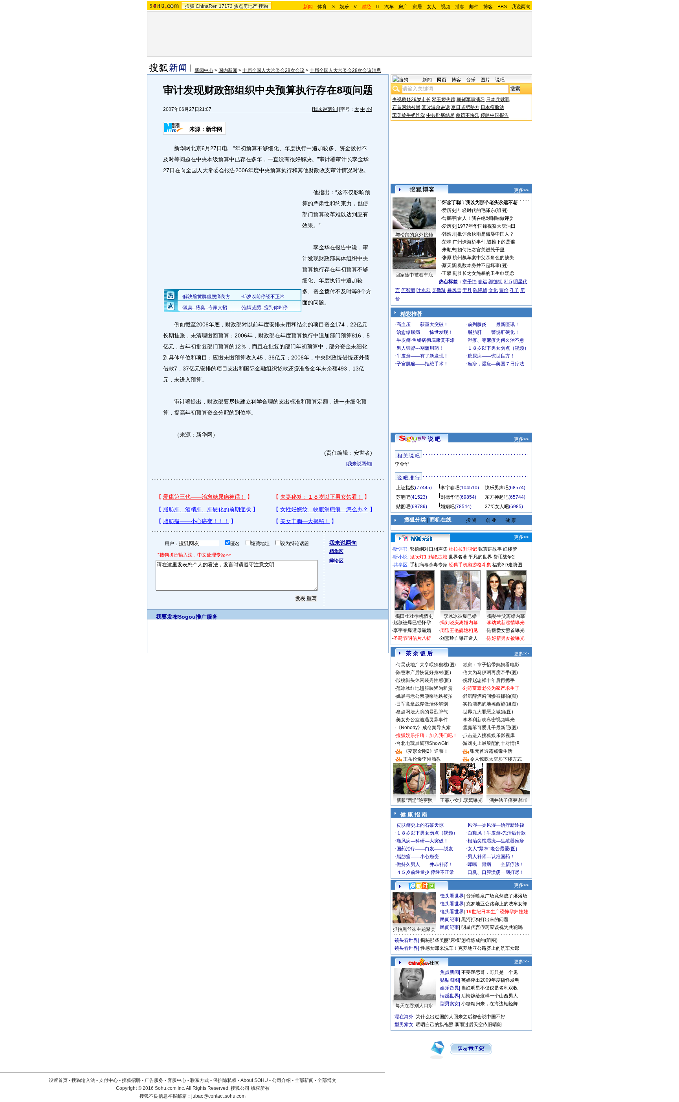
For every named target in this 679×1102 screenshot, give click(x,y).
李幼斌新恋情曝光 (506, 622)
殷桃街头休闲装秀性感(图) (423, 680)
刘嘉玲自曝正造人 (459, 638)
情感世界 (449, 996)
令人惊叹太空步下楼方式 (496, 759)
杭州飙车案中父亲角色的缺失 (483, 257)
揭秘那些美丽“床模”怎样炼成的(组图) (458, 940)
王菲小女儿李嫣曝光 (461, 800)
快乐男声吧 (496, 487)
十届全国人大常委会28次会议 (273, 70)
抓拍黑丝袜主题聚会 (414, 929)
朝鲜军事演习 (471, 99)
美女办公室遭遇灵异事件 (422, 719)
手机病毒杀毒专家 (429, 565)
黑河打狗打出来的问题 (484, 919)
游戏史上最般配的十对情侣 (491, 743)
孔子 (514, 290)
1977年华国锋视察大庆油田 (486, 226)
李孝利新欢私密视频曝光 (489, 719)
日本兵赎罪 (498, 99)
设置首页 (58, 1080)
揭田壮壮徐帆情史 (414, 616)
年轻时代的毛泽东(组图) (482, 210)
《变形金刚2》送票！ (425, 751)
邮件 (474, 6)
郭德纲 (495, 281)
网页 (441, 80)
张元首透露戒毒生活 (491, 751)
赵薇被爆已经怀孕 (412, 622)
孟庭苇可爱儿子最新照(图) (490, 727)
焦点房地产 (245, 6)
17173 (226, 6)
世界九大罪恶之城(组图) (488, 712)
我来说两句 (325, 109)
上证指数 (405, 487)
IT (378, 6)
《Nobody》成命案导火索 (423, 727)
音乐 (470, 80)
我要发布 (167, 617)
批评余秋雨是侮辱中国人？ (485, 234)
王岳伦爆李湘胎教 (422, 759)
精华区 (336, 551)
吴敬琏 (439, 290)
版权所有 (260, 1088)
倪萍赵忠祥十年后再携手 (489, 680)
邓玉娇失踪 (443, 99)
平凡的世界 (480, 557)
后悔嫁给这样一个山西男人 (489, 996)
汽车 (389, 6)
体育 (322, 6)
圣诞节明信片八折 (412, 638)
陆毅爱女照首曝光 (506, 630)
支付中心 (108, 1080)
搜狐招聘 (131, 1080)
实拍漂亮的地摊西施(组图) (490, 704)
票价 (503, 290)
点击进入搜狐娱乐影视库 (489, 735)
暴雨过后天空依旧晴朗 (478, 1024)
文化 (493, 290)
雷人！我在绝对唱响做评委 (485, 218)
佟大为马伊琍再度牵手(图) (490, 672)
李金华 (402, 464)
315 (508, 281)
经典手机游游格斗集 (470, 565)
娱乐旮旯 (449, 988)
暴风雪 (454, 290)
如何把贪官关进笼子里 (481, 249)
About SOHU (254, 1080)
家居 (417, 6)
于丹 (467, 290)
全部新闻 (304, 1080)
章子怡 (469, 281)
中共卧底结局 (440, 115)
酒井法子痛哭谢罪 (508, 800)
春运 (482, 281)
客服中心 (176, 1080)
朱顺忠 (449, 249)
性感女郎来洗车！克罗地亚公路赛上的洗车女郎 (469, 948)
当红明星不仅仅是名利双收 (489, 988)
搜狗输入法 (83, 1080)
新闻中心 (204, 70)
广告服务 (154, 1080)
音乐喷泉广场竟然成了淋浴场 (496, 896)
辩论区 (336, 561)
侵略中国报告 (495, 115)
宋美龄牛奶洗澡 (408, 115)
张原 (446, 257)
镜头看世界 (452, 896)
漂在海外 (404, 1016)
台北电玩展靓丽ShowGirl (422, 743)
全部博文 (326, 1080)
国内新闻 (227, 70)
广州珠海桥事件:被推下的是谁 (484, 242)
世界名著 (457, 557)
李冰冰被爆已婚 (460, 616)
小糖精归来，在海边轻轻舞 (489, 1003)
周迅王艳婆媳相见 (459, 630)
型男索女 (449, 1003)
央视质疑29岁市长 (411, 99)
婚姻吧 (447, 506)
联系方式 (199, 1080)
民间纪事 (449, 919)
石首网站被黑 (406, 107)
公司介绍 (281, 1080)
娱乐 (344, 6)
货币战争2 (504, 557)
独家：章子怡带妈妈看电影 (491, 664)
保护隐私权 (225, 1080)
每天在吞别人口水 (414, 1005)
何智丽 (408, 290)
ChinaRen (207, 6)
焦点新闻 (449, 972)
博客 (488, 6)
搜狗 (263, 6)
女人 (431, 6)
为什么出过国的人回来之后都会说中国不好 (460, 1016)
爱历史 (449, 210)
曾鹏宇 (449, 218)
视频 (445, 6)
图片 (485, 80)
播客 (459, 6)
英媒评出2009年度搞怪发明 (490, 980)
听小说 (400, 557)
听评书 (400, 549)
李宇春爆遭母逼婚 (412, 630)
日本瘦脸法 (492, 107)
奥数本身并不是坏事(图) (482, 265)
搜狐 (190, 6)
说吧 (500, 80)
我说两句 (521, 6)
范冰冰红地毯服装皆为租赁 (424, 688)
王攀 (446, 273)
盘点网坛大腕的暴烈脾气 (422, 712)
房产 (403, 6)
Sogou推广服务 (198, 617)
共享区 (400, 565)
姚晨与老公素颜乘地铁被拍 (424, 696)
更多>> (521, 190)
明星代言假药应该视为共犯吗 (492, 927)
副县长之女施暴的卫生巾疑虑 (483, 273)
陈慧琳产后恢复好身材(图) (423, 672)
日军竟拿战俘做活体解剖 (422, 704)
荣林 (446, 242)
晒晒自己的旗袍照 (434, 1024)
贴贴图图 (449, 980)
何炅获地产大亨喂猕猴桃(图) (426, 664)
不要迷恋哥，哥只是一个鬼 (489, 972)
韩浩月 (449, 234)
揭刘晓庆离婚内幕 (459, 622)
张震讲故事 (490, 549)
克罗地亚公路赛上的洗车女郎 (496, 904)
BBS (502, 6)
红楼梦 (510, 549)
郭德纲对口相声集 (429, 549)
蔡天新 (449, 265)
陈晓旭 (480, 290)
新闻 (427, 80)
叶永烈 (424, 290)
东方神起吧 (496, 497)
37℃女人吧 (497, 506)
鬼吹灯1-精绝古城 (428, 557)
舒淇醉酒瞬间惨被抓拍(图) (490, 696)
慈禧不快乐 (467, 115)
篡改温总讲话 (436, 107)
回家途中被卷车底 (414, 275)
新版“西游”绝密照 (414, 800)
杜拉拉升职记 (463, 549)
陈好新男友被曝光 (506, 638)
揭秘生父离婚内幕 (506, 616)
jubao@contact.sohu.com (218, 1096)
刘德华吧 (449, 497)
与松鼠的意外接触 (414, 235)
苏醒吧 (403, 497)
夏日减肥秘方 (465, 107)
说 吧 (434, 439)
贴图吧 (403, 506)
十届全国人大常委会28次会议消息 (345, 70)
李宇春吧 (449, 487)
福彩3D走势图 (507, 565)
